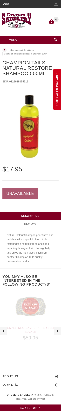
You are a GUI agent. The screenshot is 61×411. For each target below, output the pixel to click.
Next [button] (57, 331)
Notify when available (57, 89)
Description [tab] (30, 216)
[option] (30, 126)
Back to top (28, 408)
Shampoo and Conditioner (22, 50)
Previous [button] (3, 331)
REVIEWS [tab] (30, 223)
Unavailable (20, 193)
